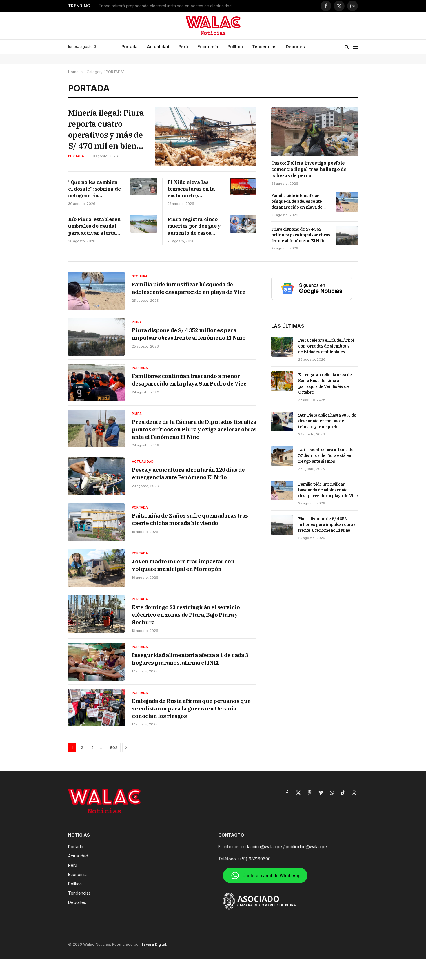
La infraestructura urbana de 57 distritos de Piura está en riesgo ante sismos (325, 455)
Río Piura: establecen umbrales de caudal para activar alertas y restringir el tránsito (94, 226)
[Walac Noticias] (213, 25)
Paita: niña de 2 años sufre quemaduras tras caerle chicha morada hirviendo (190, 519)
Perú (183, 46)
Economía (207, 46)
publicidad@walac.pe (306, 846)
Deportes (295, 46)
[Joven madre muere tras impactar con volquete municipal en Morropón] (96, 568)
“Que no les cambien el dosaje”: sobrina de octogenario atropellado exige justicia (94, 189)
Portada (129, 46)
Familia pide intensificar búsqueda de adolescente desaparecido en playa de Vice (296, 201)
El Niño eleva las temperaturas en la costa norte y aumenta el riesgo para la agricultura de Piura (191, 189)
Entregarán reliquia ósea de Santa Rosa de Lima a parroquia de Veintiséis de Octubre (325, 383)
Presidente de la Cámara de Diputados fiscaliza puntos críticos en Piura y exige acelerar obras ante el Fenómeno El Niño (194, 429)
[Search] (346, 46)
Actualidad (158, 46)
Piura (137, 322)
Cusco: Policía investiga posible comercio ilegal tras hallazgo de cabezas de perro (308, 169)
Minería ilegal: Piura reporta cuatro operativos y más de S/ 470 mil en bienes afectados (106, 129)
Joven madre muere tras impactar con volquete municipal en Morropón (183, 565)
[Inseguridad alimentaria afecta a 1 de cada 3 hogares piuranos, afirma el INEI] (96, 662)
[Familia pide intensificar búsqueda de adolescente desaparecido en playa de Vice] (347, 202)
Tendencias (264, 46)
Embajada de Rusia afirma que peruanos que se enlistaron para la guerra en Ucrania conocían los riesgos (191, 708)
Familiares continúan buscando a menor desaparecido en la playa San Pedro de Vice (189, 379)
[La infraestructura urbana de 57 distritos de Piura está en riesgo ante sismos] (282, 456)
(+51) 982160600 (254, 858)
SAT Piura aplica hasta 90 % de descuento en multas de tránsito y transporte (327, 420)
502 (113, 747)
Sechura (140, 276)
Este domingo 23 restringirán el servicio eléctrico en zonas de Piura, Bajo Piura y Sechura (186, 614)
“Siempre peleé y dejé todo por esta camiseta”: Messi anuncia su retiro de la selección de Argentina (171, 5)
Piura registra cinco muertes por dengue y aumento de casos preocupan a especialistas (194, 226)
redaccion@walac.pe (261, 846)
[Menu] (355, 46)
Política (235, 46)
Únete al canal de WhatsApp (272, 875)
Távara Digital (153, 944)
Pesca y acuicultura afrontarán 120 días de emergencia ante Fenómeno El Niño (188, 473)
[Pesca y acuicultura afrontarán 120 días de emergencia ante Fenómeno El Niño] (96, 476)
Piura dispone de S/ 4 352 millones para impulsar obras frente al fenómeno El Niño (300, 235)
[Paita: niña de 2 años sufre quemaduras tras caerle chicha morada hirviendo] (96, 522)
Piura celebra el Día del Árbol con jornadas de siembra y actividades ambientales (326, 346)
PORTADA (76, 156)
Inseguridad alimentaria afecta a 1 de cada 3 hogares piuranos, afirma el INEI (190, 659)
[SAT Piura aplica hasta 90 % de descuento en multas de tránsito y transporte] (282, 421)
